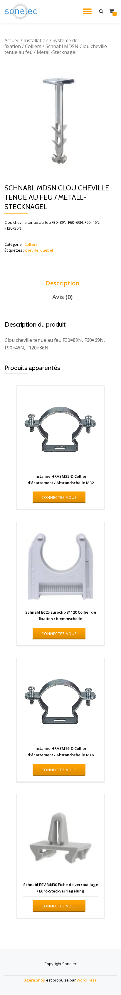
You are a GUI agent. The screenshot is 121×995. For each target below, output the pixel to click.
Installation (35, 40)
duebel (46, 250)
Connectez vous (59, 497)
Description (62, 283)
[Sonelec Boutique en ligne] (21, 11)
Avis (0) (62, 297)
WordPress (87, 980)
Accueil (11, 40)
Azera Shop (34, 980)
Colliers (33, 46)
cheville (31, 250)
